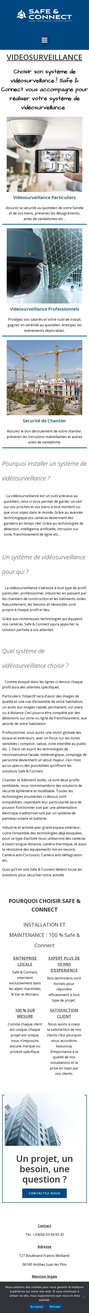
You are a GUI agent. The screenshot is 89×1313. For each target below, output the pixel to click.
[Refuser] (83, 1297)
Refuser (55, 1306)
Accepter (36, 1306)
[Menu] (44, 40)
